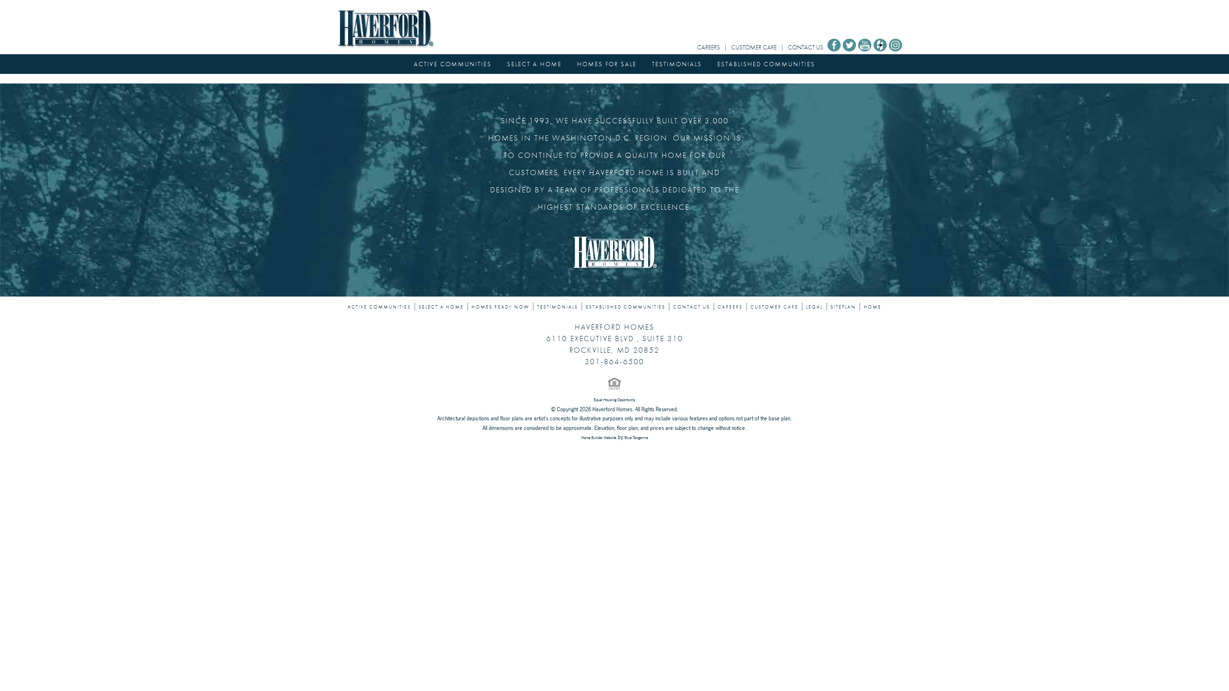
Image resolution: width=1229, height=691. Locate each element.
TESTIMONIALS (677, 64)
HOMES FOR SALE (607, 64)
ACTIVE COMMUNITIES (453, 64)
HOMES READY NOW (500, 307)
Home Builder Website (598, 437)
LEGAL (814, 307)
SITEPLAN (843, 307)
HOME (872, 307)
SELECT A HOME (534, 64)
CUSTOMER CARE (754, 47)
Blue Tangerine (636, 437)
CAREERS (708, 47)
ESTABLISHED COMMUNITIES (766, 64)
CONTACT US (805, 47)
